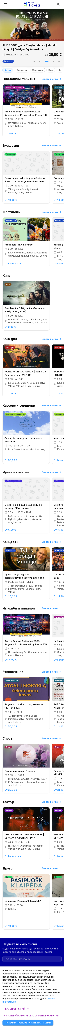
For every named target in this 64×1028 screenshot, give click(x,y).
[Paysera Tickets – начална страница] (32, 4)
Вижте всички (52, 75)
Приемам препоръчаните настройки (28, 1022)
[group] (32, 25)
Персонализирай (16, 1009)
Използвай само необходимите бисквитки (31, 1015)
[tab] (34, 57)
